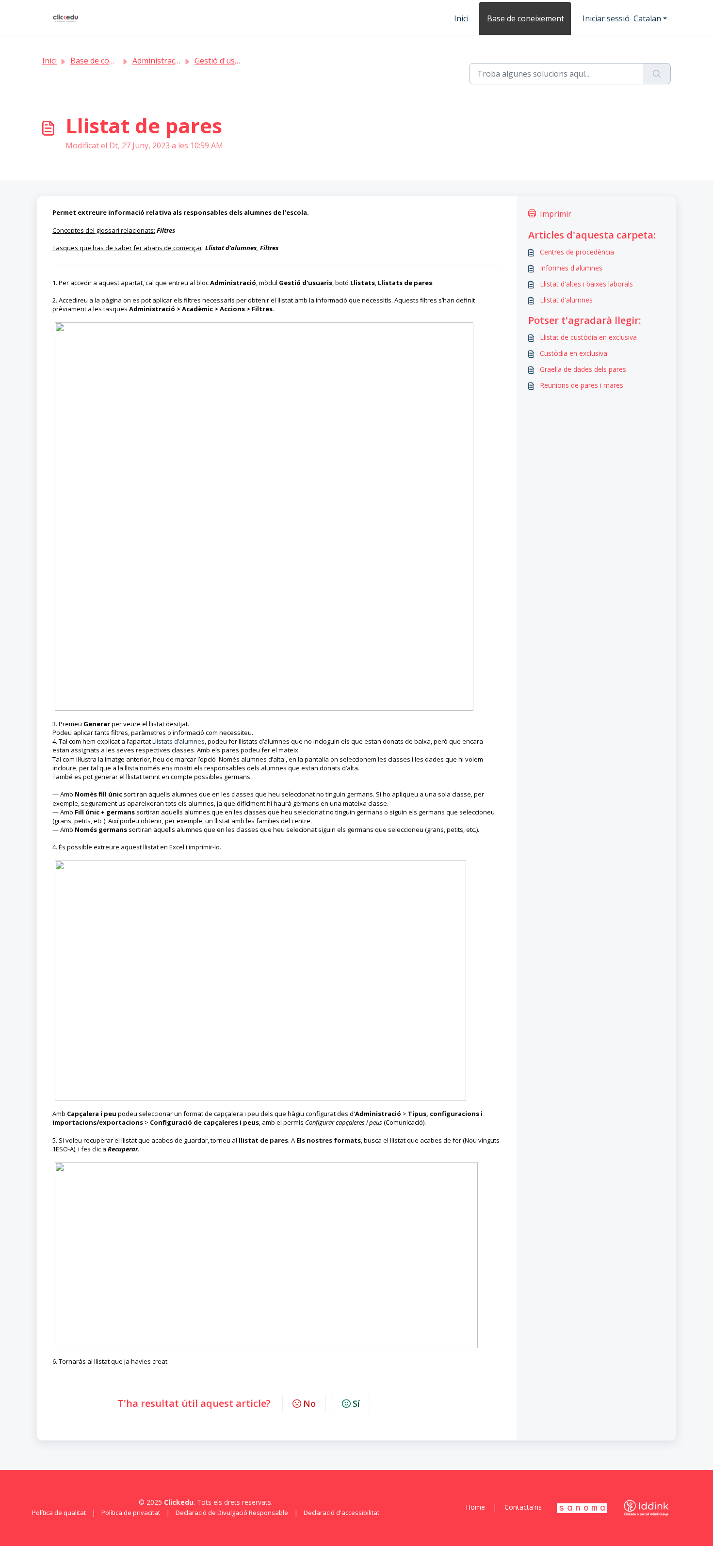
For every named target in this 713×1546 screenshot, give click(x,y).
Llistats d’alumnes (178, 741)
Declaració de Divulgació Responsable (232, 1512)
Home (475, 1507)
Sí (356, 1403)
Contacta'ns (523, 1507)
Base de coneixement (525, 18)
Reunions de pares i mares (581, 385)
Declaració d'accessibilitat (341, 1512)
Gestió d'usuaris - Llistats (240, 60)
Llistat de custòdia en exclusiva (588, 337)
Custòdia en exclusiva (573, 353)
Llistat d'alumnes (566, 299)
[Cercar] (657, 73)
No (309, 1403)
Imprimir (555, 213)
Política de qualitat (59, 1512)
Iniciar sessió (606, 18)
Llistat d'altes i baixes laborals (586, 283)
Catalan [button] (647, 18)
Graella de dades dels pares (583, 369)
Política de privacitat (130, 1512)
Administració (157, 60)
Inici (461, 18)
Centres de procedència (577, 251)
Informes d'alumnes (571, 267)
